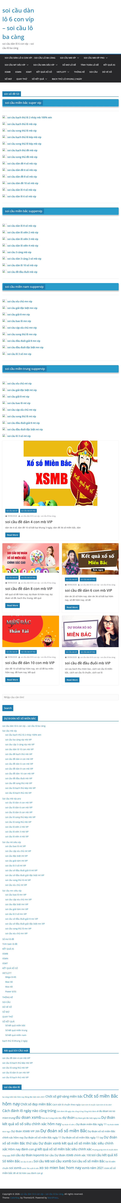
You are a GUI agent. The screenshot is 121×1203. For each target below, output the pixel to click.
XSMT (29, 71)
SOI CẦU (93, 71)
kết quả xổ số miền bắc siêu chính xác (65, 1149)
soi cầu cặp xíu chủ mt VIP (18, 851)
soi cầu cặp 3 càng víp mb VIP (19, 744)
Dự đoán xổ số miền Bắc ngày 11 (42, 1137)
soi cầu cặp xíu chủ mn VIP (18, 899)
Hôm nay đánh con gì (22, 1149)
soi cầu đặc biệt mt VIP (16, 855)
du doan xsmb (28, 1117)
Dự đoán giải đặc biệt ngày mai (88, 1118)
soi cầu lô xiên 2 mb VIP (16, 826)
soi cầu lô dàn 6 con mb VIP (18, 807)
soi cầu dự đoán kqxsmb (27, 1155)
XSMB (7, 71)
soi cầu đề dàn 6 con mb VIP (88, 590)
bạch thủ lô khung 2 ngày (67, 79)
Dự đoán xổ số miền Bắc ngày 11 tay (82, 1137)
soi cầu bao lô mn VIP (15, 894)
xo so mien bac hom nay (60, 1167)
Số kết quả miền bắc (15, 1025)
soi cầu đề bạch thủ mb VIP (18, 754)
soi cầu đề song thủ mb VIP (18, 783)
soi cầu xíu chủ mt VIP (16, 885)
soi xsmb (15, 1168)
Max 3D (9, 981)
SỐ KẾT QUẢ (38, 79)
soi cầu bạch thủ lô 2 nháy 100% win (23, 734)
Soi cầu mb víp (68, 57)
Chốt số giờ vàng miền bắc (64, 1096)
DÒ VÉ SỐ (107, 71)
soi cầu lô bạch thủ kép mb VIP (20, 788)
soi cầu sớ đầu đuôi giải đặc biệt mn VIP (25, 923)
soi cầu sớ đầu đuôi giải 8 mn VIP (21, 918)
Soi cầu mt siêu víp (15, 64)
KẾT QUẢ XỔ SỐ (44, 71)
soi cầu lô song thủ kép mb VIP (20, 817)
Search (8, 708)
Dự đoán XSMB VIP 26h (25, 1131)
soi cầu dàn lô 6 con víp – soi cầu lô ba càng (30, 57)
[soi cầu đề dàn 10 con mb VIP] (30, 631)
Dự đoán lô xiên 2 (69, 1125)
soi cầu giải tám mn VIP (16, 909)
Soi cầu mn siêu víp (43, 64)
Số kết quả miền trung (16, 1030)
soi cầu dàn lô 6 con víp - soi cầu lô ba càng (38, 516)
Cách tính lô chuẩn (88, 1105)
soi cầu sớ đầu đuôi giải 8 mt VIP (21, 870)
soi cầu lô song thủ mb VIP (18, 822)
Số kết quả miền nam (15, 1035)
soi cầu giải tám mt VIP (16, 860)
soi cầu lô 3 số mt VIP (15, 865)
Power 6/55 (10, 991)
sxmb (24, 1168)
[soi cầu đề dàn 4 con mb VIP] (60, 473)
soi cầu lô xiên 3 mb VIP (16, 831)
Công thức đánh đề (91, 1111)
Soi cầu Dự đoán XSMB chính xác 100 (68, 1155)
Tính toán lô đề (90, 64)
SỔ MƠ (8, 79)
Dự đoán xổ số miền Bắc (63, 1130)
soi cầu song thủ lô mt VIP (18, 880)
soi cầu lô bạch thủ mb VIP (18, 792)
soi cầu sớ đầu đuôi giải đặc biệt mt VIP (24, 875)
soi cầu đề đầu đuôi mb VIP (88, 663)
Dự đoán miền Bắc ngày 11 (91, 1124)
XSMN (18, 71)
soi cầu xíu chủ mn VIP (16, 933)
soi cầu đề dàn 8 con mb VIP (29, 588)
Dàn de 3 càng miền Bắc (52, 1118)
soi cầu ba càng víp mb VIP (18, 739)
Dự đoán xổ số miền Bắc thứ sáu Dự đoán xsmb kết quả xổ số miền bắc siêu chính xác (59, 1143)
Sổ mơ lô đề (69, 64)
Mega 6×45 (10, 977)
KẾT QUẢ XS (109, 64)
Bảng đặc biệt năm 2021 (35, 1097)
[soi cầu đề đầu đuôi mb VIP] (90, 631)
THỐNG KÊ (79, 71)
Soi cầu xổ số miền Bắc (88, 1161)
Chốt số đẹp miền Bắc (36, 1104)
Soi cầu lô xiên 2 (27, 1162)
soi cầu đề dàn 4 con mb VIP (29, 521)
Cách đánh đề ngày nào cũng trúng (70, 1111)
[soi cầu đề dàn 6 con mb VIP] (90, 559)
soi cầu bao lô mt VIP (15, 846)
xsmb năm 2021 (93, 1168)
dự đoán (68, 1117)
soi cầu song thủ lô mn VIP (18, 928)
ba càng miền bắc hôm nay (13, 1097)
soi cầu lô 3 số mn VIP (16, 914)
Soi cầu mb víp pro (94, 57)
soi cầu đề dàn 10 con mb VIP (30, 662)
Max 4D (9, 986)
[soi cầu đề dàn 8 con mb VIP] (30, 558)
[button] (77, 58)
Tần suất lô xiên (33, 1168)
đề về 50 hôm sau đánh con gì (28, 1173)
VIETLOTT (61, 71)
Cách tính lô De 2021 (104, 1105)
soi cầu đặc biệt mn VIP (16, 904)
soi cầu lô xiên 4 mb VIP (16, 836)
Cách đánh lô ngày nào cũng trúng (29, 1110)
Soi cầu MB (42, 1161)
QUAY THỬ (21, 79)
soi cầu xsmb (60, 1161)
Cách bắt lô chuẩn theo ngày (66, 1104)
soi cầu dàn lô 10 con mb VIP (19, 749)
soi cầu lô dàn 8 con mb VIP (18, 812)
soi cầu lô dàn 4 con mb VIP (18, 802)
